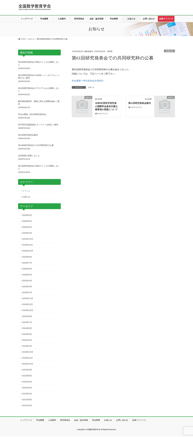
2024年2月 (27, 346)
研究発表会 (65, 420)
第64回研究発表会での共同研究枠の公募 (36, 145)
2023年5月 (27, 382)
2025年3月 (27, 286)
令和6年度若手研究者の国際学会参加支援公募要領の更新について (106, 106)
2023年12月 (27, 352)
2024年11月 (27, 304)
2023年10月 (27, 364)
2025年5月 (27, 275)
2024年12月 (27, 298)
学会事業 (96, 420)
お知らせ (169, 51)
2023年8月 (27, 376)
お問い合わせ (122, 420)
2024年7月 (27, 322)
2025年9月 (27, 257)
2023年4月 (27, 388)
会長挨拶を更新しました (29, 156)
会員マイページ (139, 420)
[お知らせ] (82, 102)
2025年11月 (27, 245)
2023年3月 (27, 393)
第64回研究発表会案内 (28, 135)
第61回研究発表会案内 (139, 103)
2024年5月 (27, 334)
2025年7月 (27, 263)
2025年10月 (27, 251)
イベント (26, 191)
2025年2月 (27, 292)
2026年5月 (27, 221)
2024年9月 (27, 316)
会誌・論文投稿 (81, 420)
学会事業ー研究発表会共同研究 (87, 81)
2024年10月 (27, 310)
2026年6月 (27, 215)
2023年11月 (27, 358)
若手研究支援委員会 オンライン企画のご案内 (38, 125)
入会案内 (52, 420)
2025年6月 (27, 269)
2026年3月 (27, 233)
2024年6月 (27, 328)
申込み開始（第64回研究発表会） (33, 114)
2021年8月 (27, 399)
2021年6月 (27, 405)
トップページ (26, 420)
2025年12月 (27, 239)
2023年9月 (27, 370)
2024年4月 (27, 340)
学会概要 (40, 420)
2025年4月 (27, 280)
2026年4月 (27, 227)
